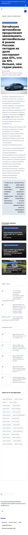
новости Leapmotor (18, 427)
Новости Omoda (19, 399)
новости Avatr (6, 405)
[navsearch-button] (25, 11)
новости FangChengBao (19, 415)
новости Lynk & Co (18, 431)
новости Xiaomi (7, 440)
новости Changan (16, 408)
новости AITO (13, 402)
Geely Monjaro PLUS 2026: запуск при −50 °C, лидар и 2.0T (13, 234)
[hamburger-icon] (25, 9)
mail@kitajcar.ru (5, 505)
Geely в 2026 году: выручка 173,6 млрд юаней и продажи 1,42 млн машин (14, 251)
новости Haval (15, 421)
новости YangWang (7, 444)
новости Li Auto (7, 431)
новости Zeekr (18, 444)
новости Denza (16, 411)
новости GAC (6, 418)
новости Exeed (6, 415)
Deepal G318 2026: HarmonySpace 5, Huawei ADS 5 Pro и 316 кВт (13, 268)
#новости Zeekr (16, 75)
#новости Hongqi (17, 73)
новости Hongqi (7, 424)
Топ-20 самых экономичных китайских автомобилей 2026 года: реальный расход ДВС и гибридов (13, 295)
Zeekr (21, 114)
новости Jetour (7, 427)
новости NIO (6, 434)
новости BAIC (16, 405)
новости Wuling (16, 437)
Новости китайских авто (14, 16)
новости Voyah (6, 437)
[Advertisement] (14, 465)
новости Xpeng (17, 440)
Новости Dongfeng (7, 399)
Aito (12, 117)
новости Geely (15, 418)
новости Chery (6, 411)
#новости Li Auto (7, 75)
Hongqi (8, 117)
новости (5, 402)
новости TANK (15, 434)
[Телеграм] (25, 5)
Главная (4, 16)
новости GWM (6, 421)
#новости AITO (8, 73)
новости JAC (16, 424)
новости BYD (6, 408)
